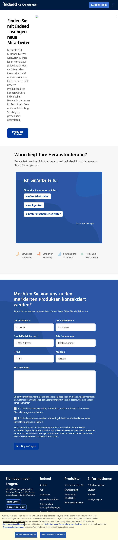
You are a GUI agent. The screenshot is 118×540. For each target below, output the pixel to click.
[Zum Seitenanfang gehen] (111, 507)
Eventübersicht (71, 489)
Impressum (45, 494)
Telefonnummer (65, 336)
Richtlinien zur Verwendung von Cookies (63, 524)
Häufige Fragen (95, 499)
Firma (17, 352)
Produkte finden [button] (17, 133)
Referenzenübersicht (74, 502)
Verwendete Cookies (49, 499)
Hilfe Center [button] (14, 501)
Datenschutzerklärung (13, 524)
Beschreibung (21, 367)
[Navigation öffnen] (113, 5)
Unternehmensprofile (74, 485)
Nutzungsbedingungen (13, 527)
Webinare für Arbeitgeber (70, 496)
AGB (41, 489)
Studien (91, 489)
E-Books (91, 494)
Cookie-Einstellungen (26, 534)
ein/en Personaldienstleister (43, 214)
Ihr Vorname (22, 320)
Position (60, 352)
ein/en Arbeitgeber (37, 196)
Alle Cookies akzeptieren (53, 534)
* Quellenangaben (96, 485)
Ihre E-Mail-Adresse (26, 336)
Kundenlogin (99, 5)
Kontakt (43, 485)
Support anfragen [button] (17, 507)
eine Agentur (34, 205)
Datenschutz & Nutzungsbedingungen (50, 506)
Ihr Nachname (65, 320)
